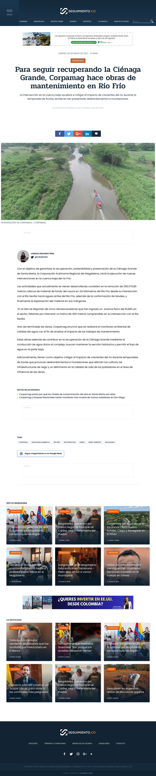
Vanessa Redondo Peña (42, 253)
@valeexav (41, 257)
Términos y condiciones (55, 743)
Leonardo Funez (86, 773)
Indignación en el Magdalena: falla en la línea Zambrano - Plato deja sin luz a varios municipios (77, 570)
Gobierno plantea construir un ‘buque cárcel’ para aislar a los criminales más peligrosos (28, 688)
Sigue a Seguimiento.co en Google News (43, 453)
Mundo (73, 21)
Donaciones (104, 743)
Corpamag (23, 442)
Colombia (63, 628)
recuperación (70, 442)
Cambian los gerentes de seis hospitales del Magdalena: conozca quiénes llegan (28, 530)
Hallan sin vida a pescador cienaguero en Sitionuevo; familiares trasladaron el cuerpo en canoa (124, 570)
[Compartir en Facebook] (59, 134)
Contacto (120, 743)
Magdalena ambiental (41, 442)
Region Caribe (57, 21)
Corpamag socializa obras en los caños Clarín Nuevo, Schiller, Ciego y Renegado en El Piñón (126, 529)
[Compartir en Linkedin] (87, 134)
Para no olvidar (121, 21)
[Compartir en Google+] (78, 134)
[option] (78, 183)
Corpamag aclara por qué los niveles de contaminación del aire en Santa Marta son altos (67, 394)
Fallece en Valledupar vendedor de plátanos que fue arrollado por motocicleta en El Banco (29, 645)
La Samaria (22, 21)
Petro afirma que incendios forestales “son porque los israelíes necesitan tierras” (75, 647)
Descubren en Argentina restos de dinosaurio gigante (125, 690)
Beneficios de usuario (82, 743)
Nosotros (33, 743)
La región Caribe (17, 628)
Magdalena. (110, 442)
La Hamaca (102, 21)
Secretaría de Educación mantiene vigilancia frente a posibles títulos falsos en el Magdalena (27, 570)
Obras (82, 442)
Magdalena (39, 21)
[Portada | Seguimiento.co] (78, 11)
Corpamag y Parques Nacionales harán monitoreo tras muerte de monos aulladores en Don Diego (72, 397)
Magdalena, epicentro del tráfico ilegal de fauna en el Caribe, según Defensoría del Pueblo (76, 529)
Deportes (87, 21)
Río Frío (57, 442)
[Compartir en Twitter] (68, 134)
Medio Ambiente (95, 442)
